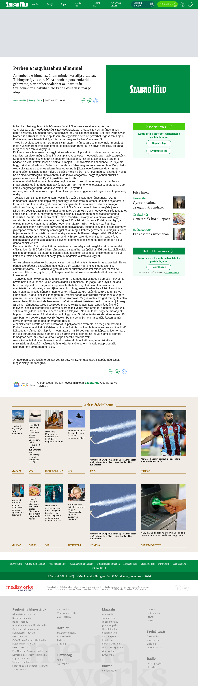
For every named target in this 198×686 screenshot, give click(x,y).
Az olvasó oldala (116, 4)
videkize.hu (108, 651)
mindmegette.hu (110, 636)
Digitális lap (159, 143)
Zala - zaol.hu (64, 616)
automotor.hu (109, 618)
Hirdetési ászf (130, 563)
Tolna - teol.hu (19, 669)
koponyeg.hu (153, 640)
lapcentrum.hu (154, 647)
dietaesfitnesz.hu (111, 643)
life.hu (150, 616)
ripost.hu (151, 609)
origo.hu (61, 643)
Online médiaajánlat (35, 563)
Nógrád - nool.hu (21, 658)
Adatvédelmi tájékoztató (82, 563)
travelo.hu (107, 640)
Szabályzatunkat (172, 272)
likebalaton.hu (109, 629)
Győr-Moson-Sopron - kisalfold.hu (29, 640)
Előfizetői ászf (148, 563)
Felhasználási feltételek (108, 563)
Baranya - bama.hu (22, 618)
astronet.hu (108, 614)
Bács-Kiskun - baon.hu (24, 614)
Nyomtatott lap (159, 151)
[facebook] (178, 588)
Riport (64, 4)
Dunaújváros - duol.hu (24, 632)
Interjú (50, 4)
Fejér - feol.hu (19, 636)
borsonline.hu (109, 670)
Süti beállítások (99, 568)
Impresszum (16, 563)
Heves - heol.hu (20, 647)
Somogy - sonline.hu (22, 662)
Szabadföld (92, 382)
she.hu (150, 620)
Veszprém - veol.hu (67, 613)
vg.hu (60, 659)
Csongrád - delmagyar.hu (25, 629)
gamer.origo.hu (110, 625)
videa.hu (151, 643)
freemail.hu (153, 636)
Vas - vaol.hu (63, 609)
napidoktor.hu (109, 632)
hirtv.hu (61, 640)
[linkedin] (186, 588)
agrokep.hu (63, 663)
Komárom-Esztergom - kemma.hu (29, 654)
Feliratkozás (159, 267)
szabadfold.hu (64, 636)
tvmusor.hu (108, 654)
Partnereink (163, 563)
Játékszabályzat (180, 563)
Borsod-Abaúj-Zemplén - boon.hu (29, 625)
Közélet (35, 4)
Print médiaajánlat (57, 563)
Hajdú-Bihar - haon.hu (24, 643)
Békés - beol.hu (20, 621)
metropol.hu (153, 613)
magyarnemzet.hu (66, 632)
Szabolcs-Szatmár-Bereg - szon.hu (30, 665)
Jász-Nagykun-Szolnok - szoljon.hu (30, 651)
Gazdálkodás (19, 100)
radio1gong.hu (154, 663)
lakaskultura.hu (110, 621)
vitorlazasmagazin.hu (113, 647)
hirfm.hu (151, 667)
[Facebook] (183, 4)
